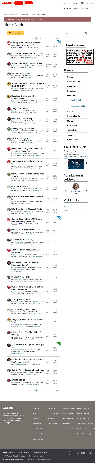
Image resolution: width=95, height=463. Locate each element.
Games (70, 77)
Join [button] (18, 3)
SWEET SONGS (18, 380)
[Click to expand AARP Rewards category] (65, 82)
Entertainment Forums (28, 14)
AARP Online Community (12, 14)
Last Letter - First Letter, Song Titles (27, 53)
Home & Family (73, 116)
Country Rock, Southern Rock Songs (27, 370)
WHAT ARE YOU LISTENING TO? (25, 230)
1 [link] (36, 38)
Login (73, 3)
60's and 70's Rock (19, 186)
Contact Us (51, 408)
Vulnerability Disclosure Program (13, 459)
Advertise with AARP (69, 408)
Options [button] (26, 33)
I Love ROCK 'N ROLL (21, 240)
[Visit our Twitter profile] (77, 453)
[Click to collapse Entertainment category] (65, 96)
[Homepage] (7, 3)
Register (65, 3)
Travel (69, 135)
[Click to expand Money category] (65, 121)
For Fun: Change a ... (20, 139)
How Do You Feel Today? (22, 119)
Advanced (85, 36)
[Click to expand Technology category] (65, 130)
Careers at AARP (67, 413)
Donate (35, 413)
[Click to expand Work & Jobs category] (65, 140)
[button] (87, 3)
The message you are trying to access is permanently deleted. (25, 19)
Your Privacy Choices (45, 459)
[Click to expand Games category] (65, 77)
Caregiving (71, 91)
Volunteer (36, 418)
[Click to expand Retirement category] (65, 125)
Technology (72, 130)
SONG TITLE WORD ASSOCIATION (26, 63)
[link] (29, 38)
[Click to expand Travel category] (65, 135)
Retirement (72, 125)
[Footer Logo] (14, 408)
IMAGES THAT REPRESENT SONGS (27, 196)
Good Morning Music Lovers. (24, 309)
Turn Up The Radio (19, 300)
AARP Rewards (73, 81)
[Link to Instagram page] (83, 453)
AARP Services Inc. (68, 429)
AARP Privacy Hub (9, 452)
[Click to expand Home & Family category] (65, 116)
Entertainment (72, 96)
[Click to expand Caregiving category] (65, 91)
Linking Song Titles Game (22, 129)
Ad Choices (31, 459)
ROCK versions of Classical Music (26, 209)
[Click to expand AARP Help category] (65, 86)
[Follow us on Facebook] (71, 453)
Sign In (66, 210)
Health (70, 111)
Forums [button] (87, 8)
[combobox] (76, 33)
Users (66, 36)
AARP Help (71, 86)
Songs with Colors (19, 109)
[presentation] (66, 162)
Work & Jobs (72, 139)
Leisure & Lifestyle (78, 106)
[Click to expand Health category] (65, 111)
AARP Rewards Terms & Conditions (14, 456)
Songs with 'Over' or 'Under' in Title (27, 320)
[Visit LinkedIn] (90, 453)
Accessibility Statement (40, 452)
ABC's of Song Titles (20, 73)
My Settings (67, 8)
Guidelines (76, 8)
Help (82, 2)
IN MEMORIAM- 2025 (20, 277)
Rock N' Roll (76, 100)
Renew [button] (29, 3)
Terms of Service (23, 452)
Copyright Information (36, 456)
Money (70, 121)
